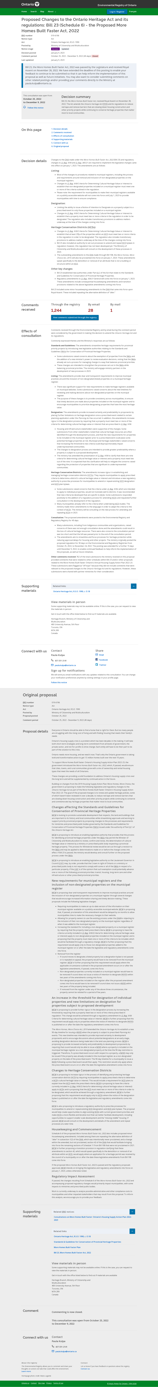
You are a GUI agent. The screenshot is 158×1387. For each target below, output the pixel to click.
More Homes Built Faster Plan (67, 1247)
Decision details (60, 129)
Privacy (49, 1383)
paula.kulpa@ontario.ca (65, 665)
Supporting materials (63, 139)
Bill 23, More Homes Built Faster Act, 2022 (72, 1252)
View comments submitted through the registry (75, 317)
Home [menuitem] (24, 11)
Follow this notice (35, 107)
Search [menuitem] (34, 11)
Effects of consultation (63, 136)
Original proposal (61, 146)
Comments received (62, 132)
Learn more (26, 1371)
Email (101, 655)
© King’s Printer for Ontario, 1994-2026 (121, 1383)
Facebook (103, 660)
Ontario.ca (25, 1383)
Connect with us (60, 143)
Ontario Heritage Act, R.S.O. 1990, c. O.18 (71, 591)
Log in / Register (117, 11)
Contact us (85, 1369)
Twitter (102, 665)
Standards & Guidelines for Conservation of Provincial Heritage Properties (87, 1242)
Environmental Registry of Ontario (117, 5)
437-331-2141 (61, 660)
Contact (34, 1383)
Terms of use (58, 1383)
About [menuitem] (51, 11)
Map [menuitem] (42, 11)
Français (132, 11)
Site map (41, 1383)
